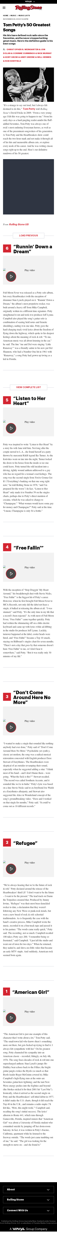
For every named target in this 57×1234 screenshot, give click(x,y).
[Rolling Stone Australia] (28, 8)
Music (13, 15)
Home (5, 15)
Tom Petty (29, 109)
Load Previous (28, 235)
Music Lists (24, 15)
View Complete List (28, 387)
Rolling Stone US (18, 224)
